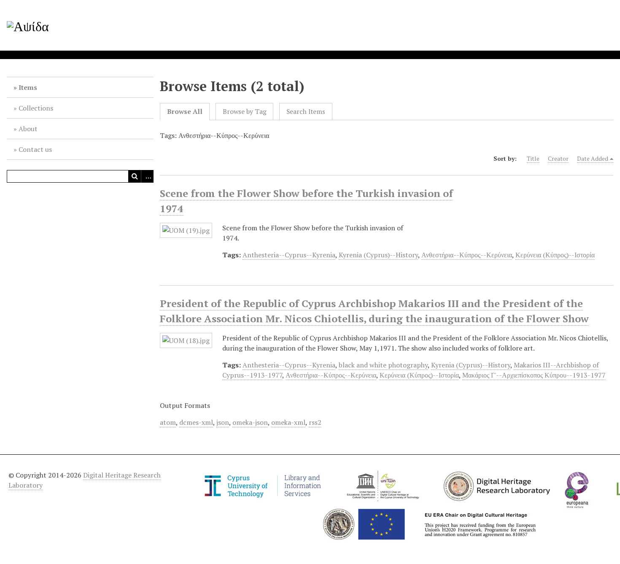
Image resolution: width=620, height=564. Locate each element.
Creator (558, 158)
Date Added (592, 158)
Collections (36, 108)
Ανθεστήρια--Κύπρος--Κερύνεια (466, 254)
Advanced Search (147, 176)
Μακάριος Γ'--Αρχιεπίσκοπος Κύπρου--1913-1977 (534, 375)
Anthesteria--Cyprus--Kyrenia (289, 254)
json (222, 422)
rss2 (315, 422)
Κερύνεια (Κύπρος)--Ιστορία (555, 254)
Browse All (184, 111)
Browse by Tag (245, 111)
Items (28, 87)
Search (134, 176)
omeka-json (250, 422)
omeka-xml (288, 422)
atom (168, 422)
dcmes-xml (196, 422)
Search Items (305, 111)
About (28, 128)
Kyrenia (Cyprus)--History (378, 254)
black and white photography (383, 365)
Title (533, 158)
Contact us (35, 149)
